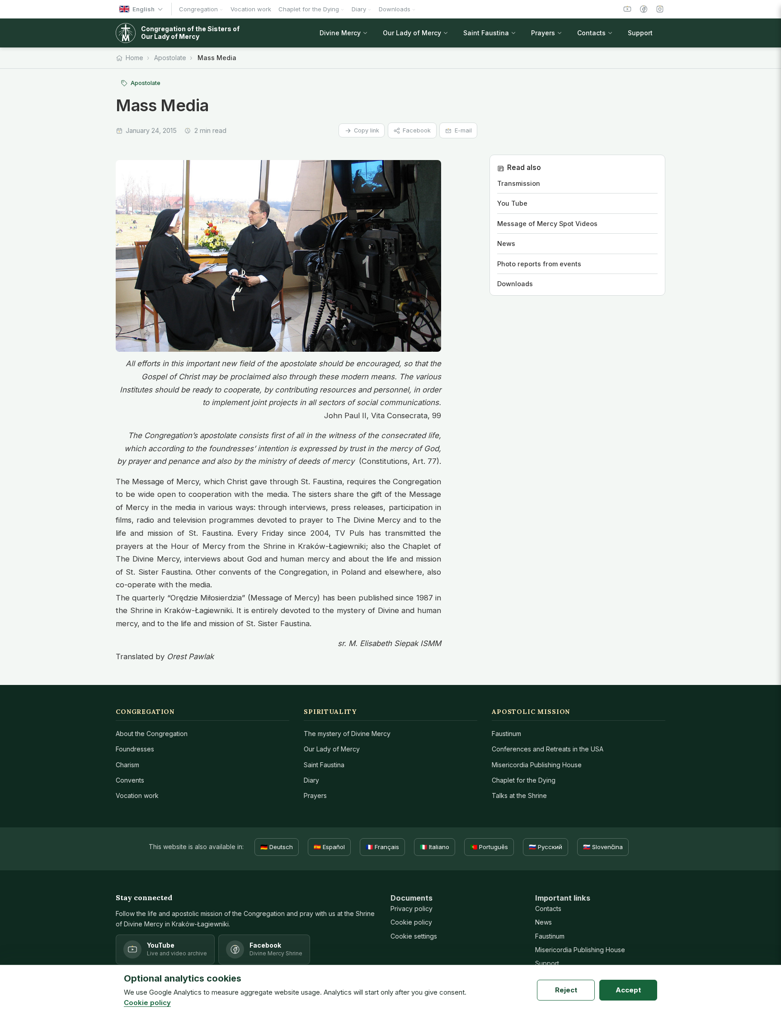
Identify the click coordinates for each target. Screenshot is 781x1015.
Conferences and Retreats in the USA (547, 749)
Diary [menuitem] (359, 9)
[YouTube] (627, 9)
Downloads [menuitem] (394, 9)
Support (547, 963)
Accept (628, 990)
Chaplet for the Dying (523, 780)
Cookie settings (413, 936)
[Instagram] (659, 9)
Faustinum (506, 733)
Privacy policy (411, 908)
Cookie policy (411, 922)
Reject (566, 990)
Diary (311, 780)
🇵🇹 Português (489, 846)
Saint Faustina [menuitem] (486, 33)
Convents (130, 780)
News (543, 922)
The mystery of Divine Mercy (347, 733)
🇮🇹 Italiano (434, 846)
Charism (127, 765)
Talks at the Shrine (519, 795)
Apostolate (170, 57)
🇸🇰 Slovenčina (603, 846)
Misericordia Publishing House (537, 765)
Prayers (315, 795)
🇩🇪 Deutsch (276, 846)
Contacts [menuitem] (591, 33)
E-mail (463, 130)
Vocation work (137, 795)
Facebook (417, 130)
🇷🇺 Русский (545, 846)
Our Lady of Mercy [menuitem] (412, 33)
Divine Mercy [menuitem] (340, 33)
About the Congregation (152, 733)
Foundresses (135, 749)
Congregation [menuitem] (198, 9)
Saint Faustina (324, 765)
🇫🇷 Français (382, 846)
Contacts (548, 908)
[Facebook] (643, 9)
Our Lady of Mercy (332, 749)
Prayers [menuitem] (543, 33)
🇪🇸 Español (329, 846)
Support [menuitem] (640, 33)
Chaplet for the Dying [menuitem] (308, 9)
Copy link (366, 130)
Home (134, 57)
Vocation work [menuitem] (251, 9)
